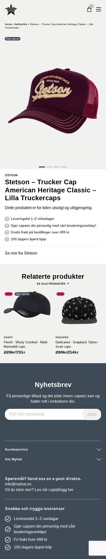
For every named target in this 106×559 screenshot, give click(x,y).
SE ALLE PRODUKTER (51, 283)
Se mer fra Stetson (21, 253)
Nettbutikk (21, 24)
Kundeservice (16, 449)
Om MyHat (13, 459)
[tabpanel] (53, 100)
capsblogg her (61, 490)
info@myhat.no (18, 484)
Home (8, 24)
